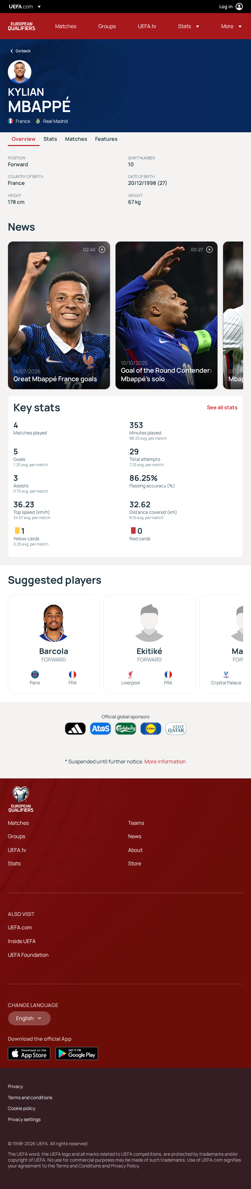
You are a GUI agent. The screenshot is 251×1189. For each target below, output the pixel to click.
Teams (136, 822)
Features (106, 139)
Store (134, 863)
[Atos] (100, 728)
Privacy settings (24, 1119)
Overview (24, 139)
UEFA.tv (17, 850)
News (134, 836)
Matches (76, 139)
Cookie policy (21, 1108)
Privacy (15, 1086)
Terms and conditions (30, 1097)
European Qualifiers (21, 26)
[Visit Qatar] (176, 728)
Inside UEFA (22, 941)
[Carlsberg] (125, 728)
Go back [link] (23, 51)
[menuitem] (68, 26)
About (135, 850)
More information (165, 761)
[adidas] (75, 728)
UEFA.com (20, 927)
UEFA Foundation (28, 954)
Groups (16, 836)
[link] (65, 26)
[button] (188, 26)
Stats (50, 139)
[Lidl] (150, 728)
